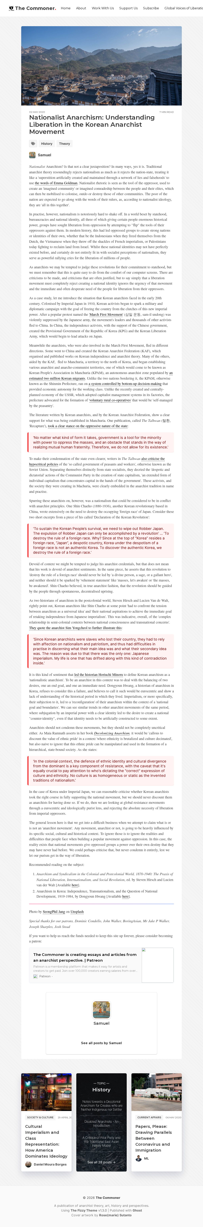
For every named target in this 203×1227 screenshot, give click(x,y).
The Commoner (35, 8)
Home (66, 8)
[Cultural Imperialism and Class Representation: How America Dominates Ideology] (46, 1092)
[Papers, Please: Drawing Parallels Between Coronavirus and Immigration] (156, 1092)
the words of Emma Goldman (56, 182)
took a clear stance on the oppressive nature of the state (87, 425)
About (81, 8)
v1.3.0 (89, 1210)
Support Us (128, 8)
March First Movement (106, 314)
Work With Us (103, 8)
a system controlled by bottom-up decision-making (125, 383)
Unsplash (77, 911)
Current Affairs (149, 1117)
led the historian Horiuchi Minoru (98, 674)
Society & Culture (40, 1117)
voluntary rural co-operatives (110, 400)
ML (146, 1158)
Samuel (44, 155)
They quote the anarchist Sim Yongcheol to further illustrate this (75, 627)
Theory (64, 144)
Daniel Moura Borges (50, 1164)
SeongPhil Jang (54, 911)
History (46, 144)
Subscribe (151, 8)
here (75, 885)
